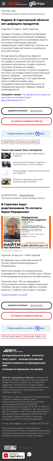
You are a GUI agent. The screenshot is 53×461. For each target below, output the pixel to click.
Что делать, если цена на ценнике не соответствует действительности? (25, 97)
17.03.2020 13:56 (8, 11)
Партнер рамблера (25, 448)
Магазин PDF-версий (31, 359)
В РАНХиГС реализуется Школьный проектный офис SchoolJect (28, 181)
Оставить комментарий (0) (26, 121)
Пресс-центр (9, 359)
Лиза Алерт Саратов (11, 250)
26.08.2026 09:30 (9, 195)
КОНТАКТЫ (38, 355)
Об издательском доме (16, 355)
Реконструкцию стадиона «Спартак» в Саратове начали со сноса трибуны (29, 163)
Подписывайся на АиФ (14, 295)
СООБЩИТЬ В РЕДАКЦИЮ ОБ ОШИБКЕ (22, 369)
